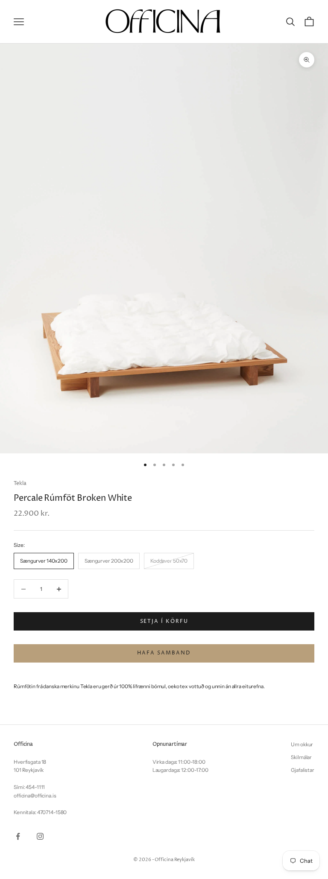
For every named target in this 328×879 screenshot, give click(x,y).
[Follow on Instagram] (40, 836)
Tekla (20, 483)
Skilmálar (301, 757)
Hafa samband (163, 653)
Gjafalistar (302, 770)
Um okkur (302, 744)
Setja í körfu (164, 621)
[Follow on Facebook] (18, 836)
